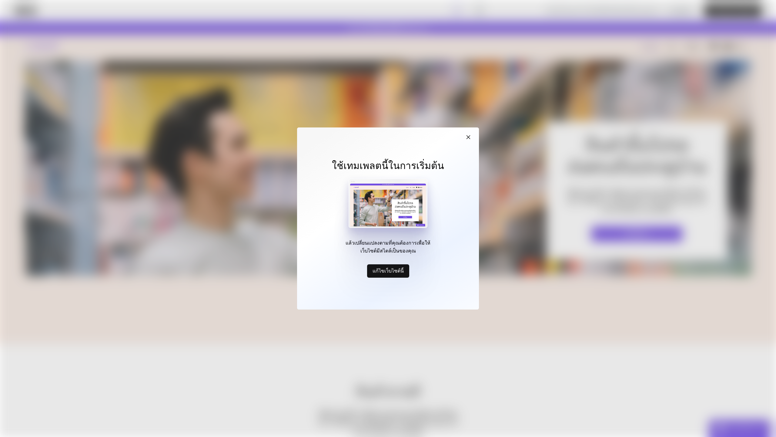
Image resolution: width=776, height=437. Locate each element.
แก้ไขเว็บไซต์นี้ (388, 271)
